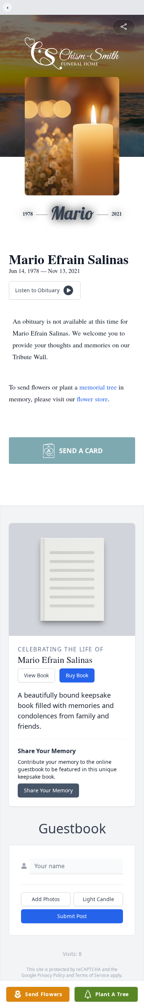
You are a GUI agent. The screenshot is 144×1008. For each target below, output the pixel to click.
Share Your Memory (48, 790)
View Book (36, 675)
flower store (92, 398)
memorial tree (98, 386)
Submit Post (72, 916)
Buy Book (77, 675)
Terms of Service (92, 975)
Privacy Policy (51, 975)
